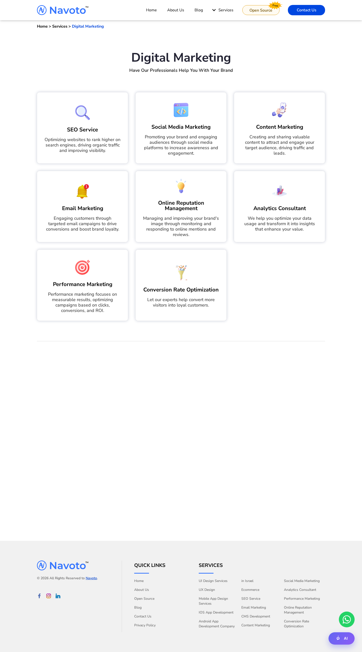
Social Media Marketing (181, 127)
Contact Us (142, 616)
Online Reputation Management (181, 205)
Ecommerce (250, 589)
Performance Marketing (82, 284)
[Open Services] (214, 10)
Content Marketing (279, 127)
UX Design (207, 589)
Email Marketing (82, 208)
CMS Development (255, 616)
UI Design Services (213, 581)
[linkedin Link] (58, 596)
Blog (138, 607)
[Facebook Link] (39, 596)
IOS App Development (216, 612)
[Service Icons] (82, 112)
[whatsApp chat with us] (346, 619)
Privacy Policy (145, 625)
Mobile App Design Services (213, 601)
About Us (141, 589)
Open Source (144, 598)
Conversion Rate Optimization (181, 289)
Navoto (91, 578)
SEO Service (82, 129)
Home (139, 581)
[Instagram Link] (48, 596)
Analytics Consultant (279, 208)
